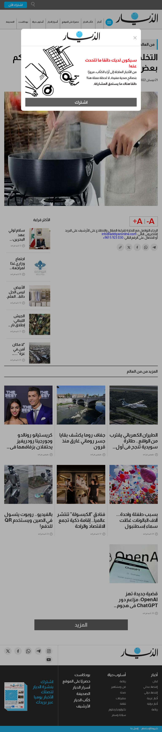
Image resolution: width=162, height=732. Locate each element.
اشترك (81, 102)
